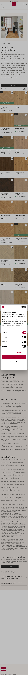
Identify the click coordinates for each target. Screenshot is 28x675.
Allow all (14, 357)
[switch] (24, 337)
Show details (20, 352)
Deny (14, 366)
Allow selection (14, 361)
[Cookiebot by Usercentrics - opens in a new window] (20, 307)
